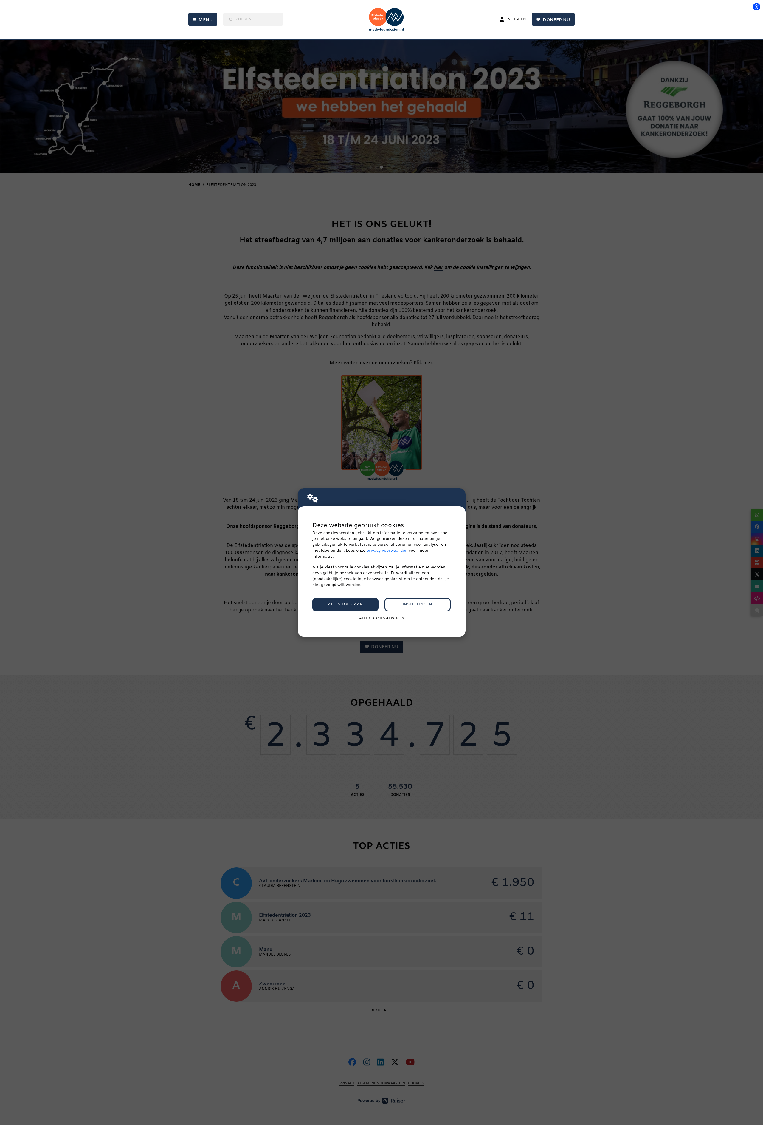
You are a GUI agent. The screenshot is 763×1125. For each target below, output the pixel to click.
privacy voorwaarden (387, 550)
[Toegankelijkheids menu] (756, 6)
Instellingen (417, 604)
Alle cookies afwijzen (381, 618)
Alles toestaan (345, 604)
